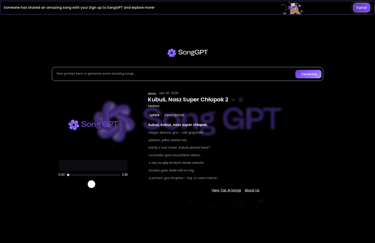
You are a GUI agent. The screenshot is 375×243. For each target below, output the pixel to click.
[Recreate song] (103, 184)
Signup (361, 7)
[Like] (233, 100)
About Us (252, 190)
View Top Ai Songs (226, 190)
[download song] (240, 99)
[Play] (91, 184)
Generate (309, 74)
